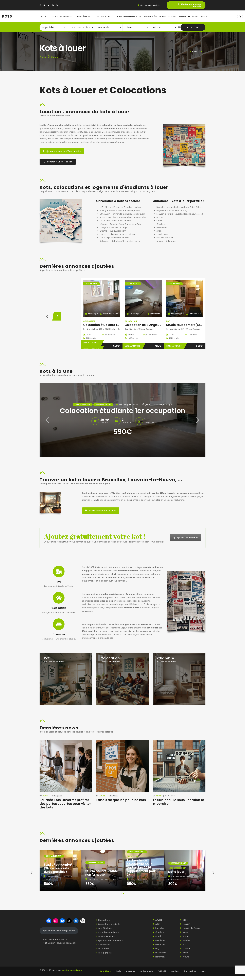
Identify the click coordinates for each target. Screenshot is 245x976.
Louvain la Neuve (165, 214)
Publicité (162, 971)
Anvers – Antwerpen (166, 241)
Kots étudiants (105, 928)
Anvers (158, 919)
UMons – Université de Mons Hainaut (118, 234)
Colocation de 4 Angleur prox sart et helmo (157, 325)
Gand (159, 234)
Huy (157, 948)
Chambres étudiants (108, 932)
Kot (168, 321)
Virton (185, 952)
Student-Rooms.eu (66, 943)
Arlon (159, 230)
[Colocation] (122, 679)
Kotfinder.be (61, 939)
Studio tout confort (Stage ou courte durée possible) (58, 868)
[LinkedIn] (48, 5)
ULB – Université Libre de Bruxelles (116, 207)
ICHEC (103, 217)
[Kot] (66, 679)
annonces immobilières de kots (125, 132)
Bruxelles (161, 207)
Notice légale (146, 971)
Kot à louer (176, 872)
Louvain (186, 924)
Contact (175, 971)
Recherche (193, 27)
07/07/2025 (170, 796)
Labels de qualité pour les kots (121, 800)
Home (194, 51)
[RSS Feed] (57, 5)
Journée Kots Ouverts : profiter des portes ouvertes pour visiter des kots (65, 804)
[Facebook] (40, 5)
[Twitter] (44, 5)
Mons (159, 220)
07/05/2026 (57, 796)
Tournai (186, 948)
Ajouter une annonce (187, 537)
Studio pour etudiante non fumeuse (101, 873)
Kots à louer (105, 971)
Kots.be (78, 125)
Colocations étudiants (109, 924)
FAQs (118, 971)
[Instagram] (53, 5)
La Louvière (160, 952)
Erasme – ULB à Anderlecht (113, 230)
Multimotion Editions (72, 970)
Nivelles (186, 940)
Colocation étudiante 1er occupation (110, 325)
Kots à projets (105, 952)
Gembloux (162, 227)
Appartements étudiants (110, 940)
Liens (203, 971)
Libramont (160, 956)
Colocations (104, 920)
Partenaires (190, 971)
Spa (184, 944)
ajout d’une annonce (132, 627)
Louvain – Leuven (165, 237)
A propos (130, 971)
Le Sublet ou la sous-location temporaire (178, 802)
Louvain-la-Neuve (191, 928)
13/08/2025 (113, 796)
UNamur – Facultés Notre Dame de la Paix (120, 224)
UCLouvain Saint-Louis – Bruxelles (116, 220)
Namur (160, 217)
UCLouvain (105, 214)
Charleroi (161, 224)
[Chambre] (179, 679)
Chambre (58, 634)
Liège (159, 210)
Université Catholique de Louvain (129, 214)
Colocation (89, 321)
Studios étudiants (106, 936)
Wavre (185, 956)
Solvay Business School (111, 210)
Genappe (160, 944)
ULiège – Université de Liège (113, 227)
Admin (45, 796)
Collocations (104, 944)
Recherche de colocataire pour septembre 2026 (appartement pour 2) (141, 867)
